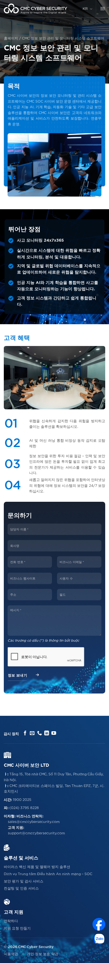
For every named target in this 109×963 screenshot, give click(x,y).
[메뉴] (102, 9)
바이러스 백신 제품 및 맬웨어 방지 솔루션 (37, 867)
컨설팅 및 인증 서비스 (21, 888)
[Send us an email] (32, 733)
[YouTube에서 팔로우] (53, 733)
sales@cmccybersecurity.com (34, 822)
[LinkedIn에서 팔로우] (46, 733)
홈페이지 (11, 38)
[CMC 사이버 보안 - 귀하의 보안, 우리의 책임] (35, 9)
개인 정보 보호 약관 (42, 954)
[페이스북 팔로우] (25, 733)
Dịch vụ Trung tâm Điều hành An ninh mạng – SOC (48, 874)
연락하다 (11, 921)
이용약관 (11, 954)
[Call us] (39, 733)
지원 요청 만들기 (17, 928)
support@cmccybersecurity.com (36, 833)
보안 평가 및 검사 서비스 (23, 881)
